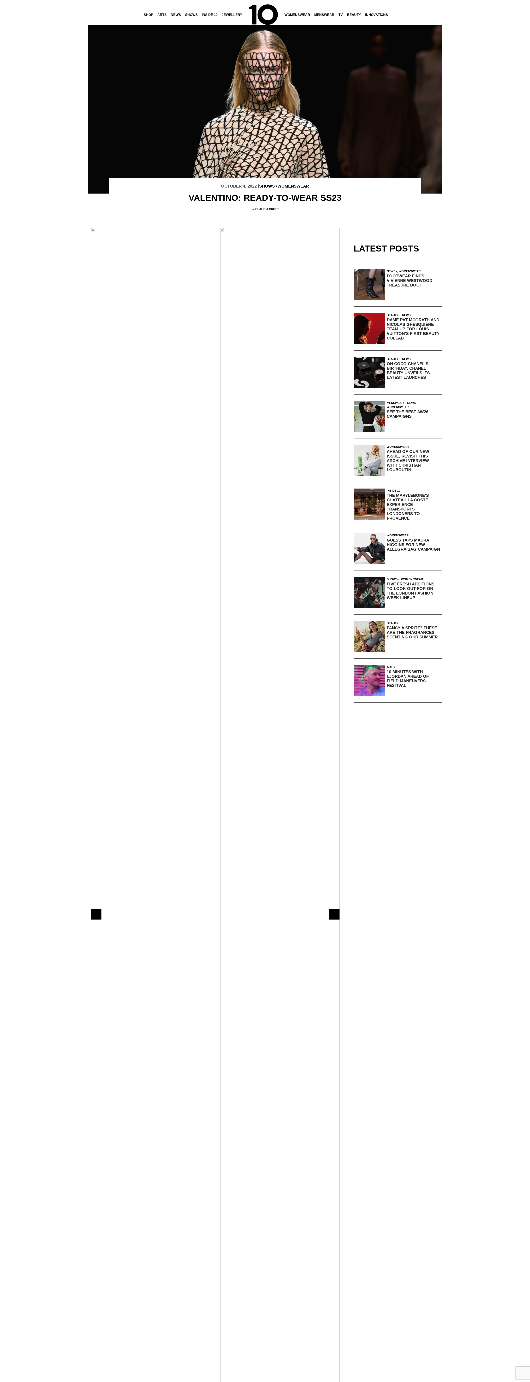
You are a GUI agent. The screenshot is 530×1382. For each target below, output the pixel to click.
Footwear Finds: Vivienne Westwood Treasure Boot (409, 280)
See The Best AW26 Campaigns (407, 414)
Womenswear (297, 15)
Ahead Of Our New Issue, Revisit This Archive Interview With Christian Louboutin (408, 460)
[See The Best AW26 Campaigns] (370, 416)
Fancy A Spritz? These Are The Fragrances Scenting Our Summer (412, 632)
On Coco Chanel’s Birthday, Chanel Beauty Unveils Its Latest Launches (408, 370)
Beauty (354, 15)
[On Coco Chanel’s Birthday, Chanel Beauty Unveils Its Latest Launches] (370, 372)
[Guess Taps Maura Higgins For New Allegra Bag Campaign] (370, 548)
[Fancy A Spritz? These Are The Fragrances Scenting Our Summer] (370, 636)
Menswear (324, 15)
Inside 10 (210, 15)
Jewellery (232, 15)
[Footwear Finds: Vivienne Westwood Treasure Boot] (370, 284)
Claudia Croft (267, 209)
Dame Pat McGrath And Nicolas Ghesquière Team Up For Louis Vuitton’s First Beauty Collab (413, 329)
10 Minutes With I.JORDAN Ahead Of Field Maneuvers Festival (408, 678)
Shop (148, 15)
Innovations (376, 15)
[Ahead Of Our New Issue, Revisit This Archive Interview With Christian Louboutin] (370, 460)
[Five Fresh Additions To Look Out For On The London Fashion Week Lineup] (370, 592)
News (176, 15)
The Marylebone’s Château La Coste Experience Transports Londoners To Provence (408, 506)
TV (340, 15)
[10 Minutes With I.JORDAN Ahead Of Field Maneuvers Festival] (370, 680)
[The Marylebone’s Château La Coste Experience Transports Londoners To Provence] (370, 504)
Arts (162, 15)
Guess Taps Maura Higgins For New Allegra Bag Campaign (413, 544)
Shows (191, 15)
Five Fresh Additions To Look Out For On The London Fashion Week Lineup (410, 591)
